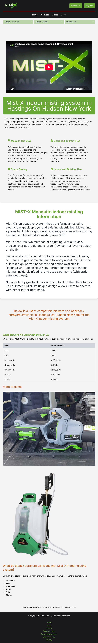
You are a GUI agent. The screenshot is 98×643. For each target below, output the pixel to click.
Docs (63, 15)
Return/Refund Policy (49, 634)
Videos (55, 15)
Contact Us (75, 6)
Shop (49, 625)
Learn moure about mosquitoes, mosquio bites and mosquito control (49, 607)
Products (45, 15)
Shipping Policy (49, 637)
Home (35, 15)
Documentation (49, 631)
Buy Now (89, 6)
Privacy (49, 640)
